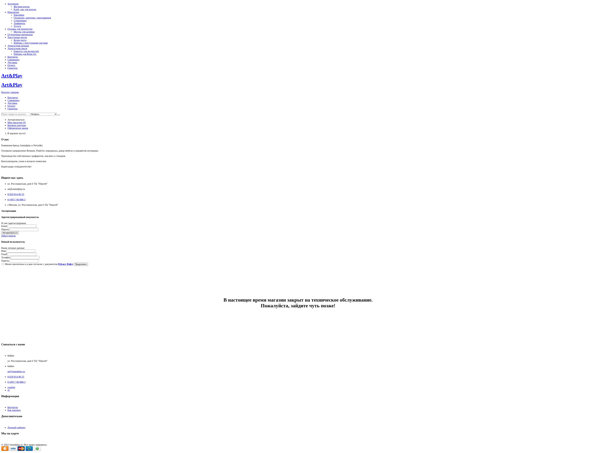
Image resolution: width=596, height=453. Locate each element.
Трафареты (19, 23)
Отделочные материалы (20, 34)
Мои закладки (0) (16, 122)
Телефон (5, 257)
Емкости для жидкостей (26, 51)
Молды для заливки (24, 31)
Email (4, 226)
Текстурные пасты (17, 37)
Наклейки (19, 15)
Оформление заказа (17, 128)
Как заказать (14, 410)
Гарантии (12, 68)
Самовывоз (13, 59)
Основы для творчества (19, 29)
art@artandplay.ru (16, 371)
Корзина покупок (16, 125)
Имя (3, 251)
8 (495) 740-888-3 (16, 199)
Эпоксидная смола (17, 48)
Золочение (13, 3)
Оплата (11, 65)
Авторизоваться (10, 233)
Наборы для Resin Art (25, 54)
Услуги (17, 26)
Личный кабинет (16, 427)
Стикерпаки (20, 20)
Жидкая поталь (22, 6)
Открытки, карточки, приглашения (32, 17)
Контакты (12, 57)
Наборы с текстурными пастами (31, 43)
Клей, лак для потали (25, 9)
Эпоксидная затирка (18, 45)
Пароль (5, 229)
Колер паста (20, 40)
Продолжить (81, 264)
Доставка (12, 62)
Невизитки (13, 12)
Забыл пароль (8, 235)
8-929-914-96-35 (15, 194)
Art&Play (11, 75)
